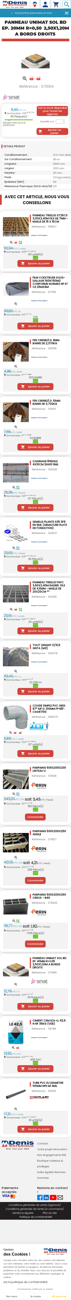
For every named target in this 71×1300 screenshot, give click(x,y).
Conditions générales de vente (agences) (34, 1205)
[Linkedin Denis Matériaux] (46, 1197)
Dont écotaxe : (14, 113)
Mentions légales (22, 1213)
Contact (42, 1143)
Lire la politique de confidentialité (25, 1282)
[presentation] (36, 146)
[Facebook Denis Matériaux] (40, 1197)
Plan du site (49, 1213)
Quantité (47, 121)
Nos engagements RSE (51, 1155)
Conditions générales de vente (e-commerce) (34, 1209)
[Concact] (60, 1197)
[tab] (35, 146)
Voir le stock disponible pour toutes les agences (52, 111)
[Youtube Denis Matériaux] (53, 1197)
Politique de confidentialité (35, 1217)
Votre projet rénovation (52, 1149)
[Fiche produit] (31, 78)
